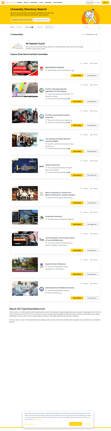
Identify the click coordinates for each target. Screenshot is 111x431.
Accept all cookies (75, 424)
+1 (71, 198)
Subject (19, 27)
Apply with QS (90, 2)
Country (39, 27)
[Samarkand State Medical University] (41, 289)
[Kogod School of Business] (41, 265)
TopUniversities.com (15, 312)
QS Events (20, 316)
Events (41, 2)
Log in (98, 2)
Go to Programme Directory (41, 20)
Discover (26, 2)
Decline (87, 424)
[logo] (9, 2)
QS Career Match (14, 320)
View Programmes (92, 75)
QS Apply (29, 316)
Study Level (28, 27)
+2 (60, 293)
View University (77, 75)
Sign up (105, 2)
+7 (53, 146)
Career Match (33, 2)
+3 (71, 120)
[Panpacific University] (41, 217)
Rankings (19, 2)
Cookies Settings (29, 424)
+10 (73, 70)
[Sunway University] (41, 166)
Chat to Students (57, 2)
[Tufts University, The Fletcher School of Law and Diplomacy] (41, 239)
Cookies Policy (38, 419)
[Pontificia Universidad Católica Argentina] (41, 116)
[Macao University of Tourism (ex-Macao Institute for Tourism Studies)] (41, 194)
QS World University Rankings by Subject (35, 314)
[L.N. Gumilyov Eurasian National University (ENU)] (41, 140)
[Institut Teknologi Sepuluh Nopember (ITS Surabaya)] (41, 90)
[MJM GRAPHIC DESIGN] (41, 69)
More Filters (49, 27)
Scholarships (48, 2)
